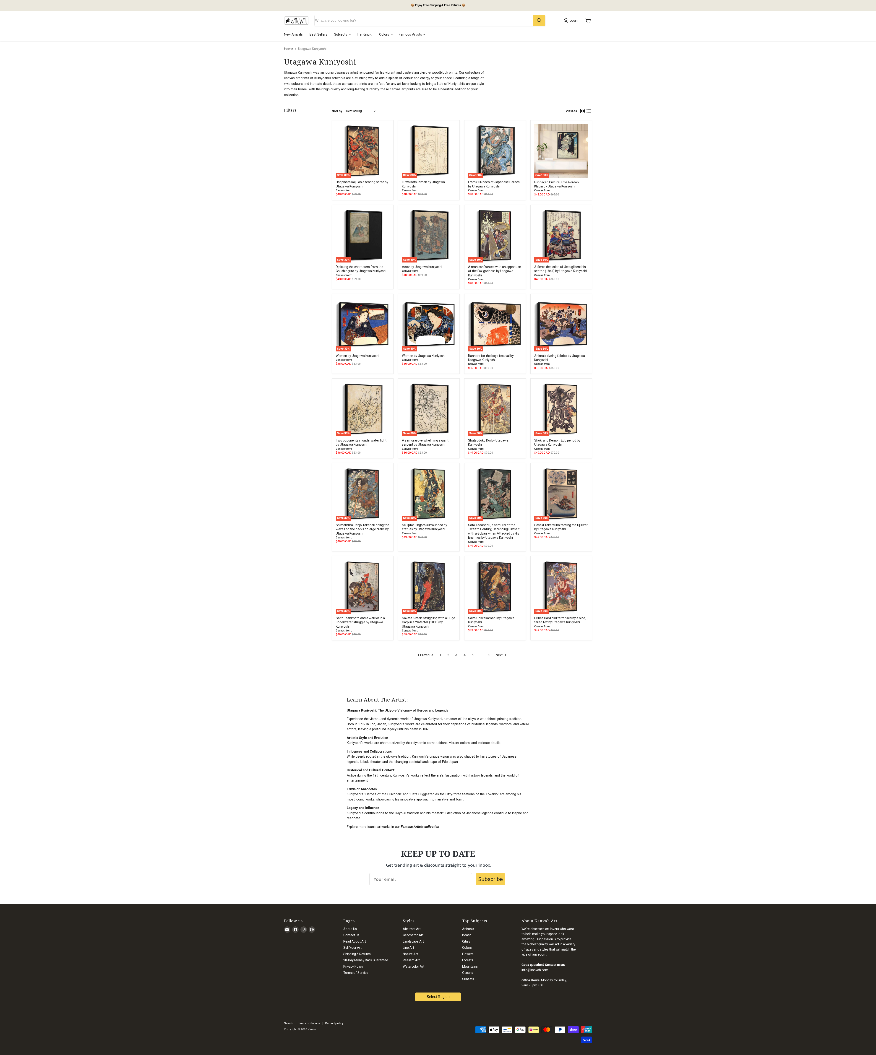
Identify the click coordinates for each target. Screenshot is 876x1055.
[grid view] (582, 111)
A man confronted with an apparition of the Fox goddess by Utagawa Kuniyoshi (494, 271)
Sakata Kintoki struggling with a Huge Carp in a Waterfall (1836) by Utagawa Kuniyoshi (428, 622)
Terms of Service (355, 972)
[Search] (539, 20)
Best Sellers (318, 34)
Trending (363, 34)
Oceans (467, 972)
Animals (468, 929)
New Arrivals (293, 34)
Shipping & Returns (357, 954)
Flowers (468, 954)
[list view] (589, 111)
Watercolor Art (413, 966)
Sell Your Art (352, 947)
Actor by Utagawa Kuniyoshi (422, 267)
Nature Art (410, 954)
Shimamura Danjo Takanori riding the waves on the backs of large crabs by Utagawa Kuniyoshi (362, 529)
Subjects (341, 34)
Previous (426, 655)
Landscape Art (413, 941)
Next (499, 655)
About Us (350, 929)
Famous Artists (411, 34)
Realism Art (411, 960)
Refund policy (334, 1023)
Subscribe (490, 879)
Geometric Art (413, 935)
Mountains (470, 966)
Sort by (337, 111)
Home (288, 49)
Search (288, 1023)
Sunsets (468, 979)
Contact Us (351, 935)
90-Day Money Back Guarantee (365, 960)
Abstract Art (412, 929)
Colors (384, 34)
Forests (467, 960)
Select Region (438, 997)
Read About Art (354, 941)
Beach (466, 935)
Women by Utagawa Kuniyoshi (357, 356)
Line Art (408, 947)
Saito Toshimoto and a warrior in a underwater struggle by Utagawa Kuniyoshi (360, 622)
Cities (466, 941)
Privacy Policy (353, 966)
